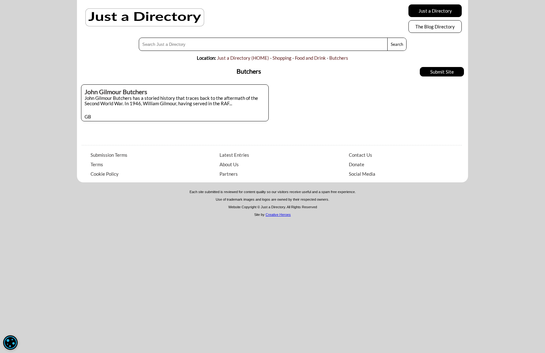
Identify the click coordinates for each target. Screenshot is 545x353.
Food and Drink (310, 58)
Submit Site (442, 72)
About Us (229, 164)
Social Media (362, 174)
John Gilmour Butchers (116, 91)
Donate (356, 164)
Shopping (281, 58)
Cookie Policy (105, 174)
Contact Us (360, 155)
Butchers (338, 58)
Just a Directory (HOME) (243, 58)
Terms (97, 164)
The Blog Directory (435, 26)
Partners (229, 174)
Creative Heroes (278, 214)
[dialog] (10, 342)
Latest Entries (234, 155)
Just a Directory (435, 11)
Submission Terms (109, 155)
